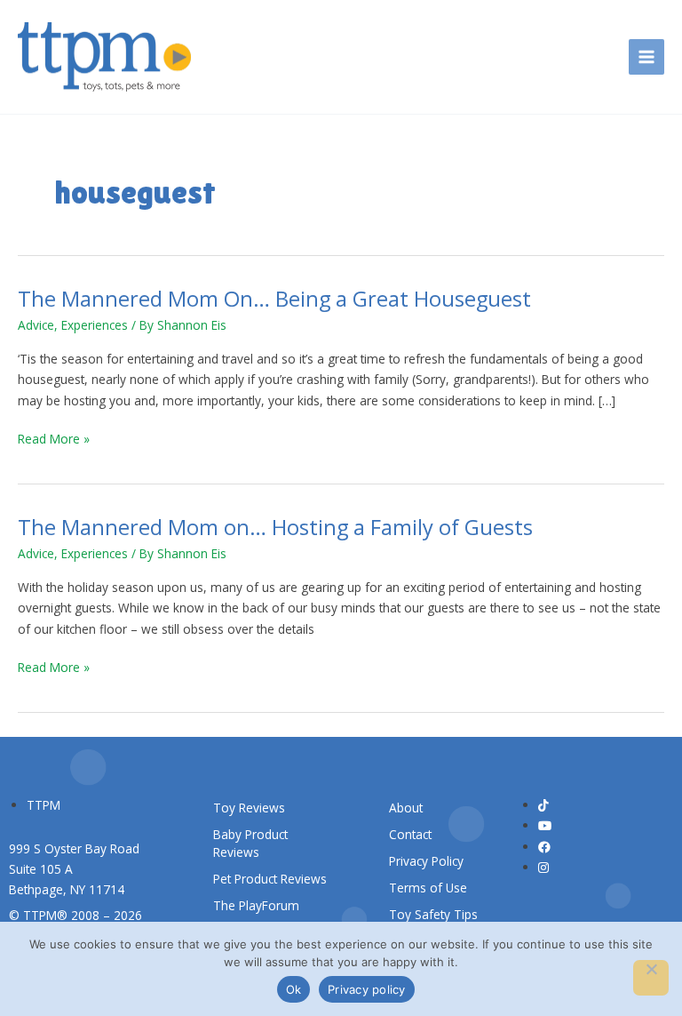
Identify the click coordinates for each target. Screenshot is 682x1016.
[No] (651, 978)
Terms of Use (428, 887)
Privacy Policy (426, 860)
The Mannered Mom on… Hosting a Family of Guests (275, 527)
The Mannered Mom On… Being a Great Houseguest (274, 298)
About (406, 807)
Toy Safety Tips (433, 914)
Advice (36, 324)
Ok (294, 989)
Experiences (94, 324)
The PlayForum (256, 905)
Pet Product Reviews (270, 878)
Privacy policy (367, 989)
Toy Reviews (249, 807)
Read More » (54, 438)
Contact (410, 834)
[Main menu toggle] (647, 57)
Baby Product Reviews (250, 843)
